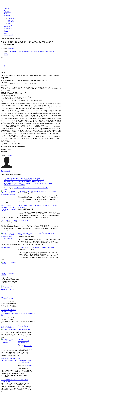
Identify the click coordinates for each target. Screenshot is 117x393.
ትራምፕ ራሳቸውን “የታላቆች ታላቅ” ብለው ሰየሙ (14, 220)
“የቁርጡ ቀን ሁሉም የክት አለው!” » (38, 188)
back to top (4, 189)
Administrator (11, 48)
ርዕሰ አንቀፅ (11, 155)
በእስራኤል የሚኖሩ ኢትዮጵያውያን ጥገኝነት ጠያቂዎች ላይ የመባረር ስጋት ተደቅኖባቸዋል (28, 183)
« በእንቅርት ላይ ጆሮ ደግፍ (21, 188)
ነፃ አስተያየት (21, 339)
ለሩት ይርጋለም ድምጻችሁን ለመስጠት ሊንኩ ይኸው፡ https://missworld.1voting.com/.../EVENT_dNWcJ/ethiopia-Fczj (18, 312)
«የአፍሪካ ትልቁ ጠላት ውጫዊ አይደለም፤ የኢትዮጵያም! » (23, 342)
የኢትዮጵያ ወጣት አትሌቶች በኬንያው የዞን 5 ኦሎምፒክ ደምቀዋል (22, 178)
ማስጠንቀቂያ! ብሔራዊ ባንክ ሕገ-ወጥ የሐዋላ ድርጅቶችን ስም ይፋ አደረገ (24, 180)
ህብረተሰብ (20, 358)
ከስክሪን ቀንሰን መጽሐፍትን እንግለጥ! (14, 185)
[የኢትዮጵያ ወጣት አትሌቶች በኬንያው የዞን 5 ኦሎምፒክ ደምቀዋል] (17, 331)
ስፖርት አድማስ (5, 326)
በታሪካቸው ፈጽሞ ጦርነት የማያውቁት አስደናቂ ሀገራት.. (25, 362)
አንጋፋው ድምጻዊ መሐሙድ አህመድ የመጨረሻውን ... (8, 297)
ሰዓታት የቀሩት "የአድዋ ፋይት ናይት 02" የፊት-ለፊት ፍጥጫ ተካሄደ (36, 247)
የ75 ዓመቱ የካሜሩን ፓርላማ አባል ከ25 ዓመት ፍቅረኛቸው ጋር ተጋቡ (22, 181)
